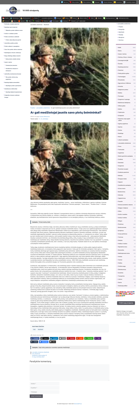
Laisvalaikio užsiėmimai (47, 18)
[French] (119, 293)
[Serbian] (134, 293)
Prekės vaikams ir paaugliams (11, 46)
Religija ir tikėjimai (123, 208)
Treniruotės (121, 149)
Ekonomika (121, 250)
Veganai (120, 182)
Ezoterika (120, 272)
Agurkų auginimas (123, 123)
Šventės (120, 63)
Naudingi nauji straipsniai (10, 27)
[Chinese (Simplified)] (120, 292)
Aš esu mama (121, 188)
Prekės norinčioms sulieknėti (11, 36)
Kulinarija (59, 18)
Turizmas (65, 21)
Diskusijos (97, 2)
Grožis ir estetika (122, 214)
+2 (41, 119)
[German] (120, 293)
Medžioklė (46, 24)
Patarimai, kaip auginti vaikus (124, 119)
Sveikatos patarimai (123, 172)
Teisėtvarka (121, 112)
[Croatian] (124, 292)
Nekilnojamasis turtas (124, 18)
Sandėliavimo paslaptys (124, 185)
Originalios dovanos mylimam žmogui (11, 96)
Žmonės (73, 21)
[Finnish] (117, 293)
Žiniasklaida (121, 80)
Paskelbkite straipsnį (130, 2)
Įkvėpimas (121, 230)
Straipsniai (121, 115)
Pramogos (121, 96)
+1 (39, 119)
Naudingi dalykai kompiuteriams (14, 92)
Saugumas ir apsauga (124, 99)
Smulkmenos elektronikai (10, 88)
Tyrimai (120, 259)
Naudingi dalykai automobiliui (11, 82)
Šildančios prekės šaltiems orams (14, 30)
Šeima (15, 21)
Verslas (120, 256)
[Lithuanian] (126, 293)
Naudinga (120, 133)
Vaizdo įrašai (82, 21)
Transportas (121, 276)
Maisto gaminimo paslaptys (125, 156)
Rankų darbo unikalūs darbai (13, 59)
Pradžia (6, 18)
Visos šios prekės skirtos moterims (13, 49)
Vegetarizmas (122, 198)
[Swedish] (122, 295)
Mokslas (100, 18)
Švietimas (46, 21)
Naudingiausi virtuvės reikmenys (12, 52)
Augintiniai (121, 153)
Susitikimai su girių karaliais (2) (39, 355)
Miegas (120, 221)
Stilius (30, 21)
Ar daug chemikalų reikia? (38, 356)
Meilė (92, 18)
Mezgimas (121, 37)
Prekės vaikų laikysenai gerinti (13, 40)
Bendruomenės (26, 18)
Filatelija (121, 34)
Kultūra (67, 18)
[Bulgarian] (119, 292)
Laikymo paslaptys (123, 140)
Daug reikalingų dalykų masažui (12, 55)
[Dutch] (130, 292)
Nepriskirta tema (122, 246)
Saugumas (121, 165)
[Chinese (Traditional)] (122, 292)
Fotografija (121, 29)
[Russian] (132, 293)
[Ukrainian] (124, 295)
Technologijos (55, 21)
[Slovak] (117, 295)
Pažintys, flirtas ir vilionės (125, 57)
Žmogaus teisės (122, 178)
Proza (119, 146)
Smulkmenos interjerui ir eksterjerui (12, 69)
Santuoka (7, 21)
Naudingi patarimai (110, 18)
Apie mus (66, 2)
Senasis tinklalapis (108, 2)
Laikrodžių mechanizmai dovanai (12, 74)
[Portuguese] (130, 293)
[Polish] (128, 293)
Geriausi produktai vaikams (125, 204)
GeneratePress (78, 403)
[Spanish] (120, 295)
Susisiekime (119, 2)
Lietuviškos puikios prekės (11, 43)
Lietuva (74, 18)
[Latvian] (124, 293)
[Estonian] (134, 292)
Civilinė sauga (122, 266)
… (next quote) (132, 322)
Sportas (22, 21)
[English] (132, 292)
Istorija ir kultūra (122, 217)
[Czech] (126, 292)
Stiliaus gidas (121, 105)
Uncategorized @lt (123, 60)
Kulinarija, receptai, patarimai (11, 24)
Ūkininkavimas (122, 269)
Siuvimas (121, 40)
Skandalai (120, 162)
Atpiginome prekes (123, 89)
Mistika (120, 93)
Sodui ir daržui (8, 62)
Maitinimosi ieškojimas (124, 102)
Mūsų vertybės (75, 2)
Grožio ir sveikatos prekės (11, 33)
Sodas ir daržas (122, 54)
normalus (45, 119)
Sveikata (37, 21)
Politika (120, 263)
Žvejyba (121, 26)
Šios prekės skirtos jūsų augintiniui (12, 78)
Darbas (36, 18)
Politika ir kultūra (122, 243)
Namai (120, 136)
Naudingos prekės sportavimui (13, 85)
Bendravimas (16, 18)
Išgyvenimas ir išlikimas (124, 83)
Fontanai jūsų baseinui (11, 65)
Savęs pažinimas (122, 234)
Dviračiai (120, 86)
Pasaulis (120, 201)
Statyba (120, 240)
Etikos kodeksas (87, 2)
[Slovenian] (119, 295)
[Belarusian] (117, 292)
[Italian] (122, 293)
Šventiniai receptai (123, 169)
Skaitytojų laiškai (122, 285)
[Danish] (128, 292)
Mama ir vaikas (83, 18)
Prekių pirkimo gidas (123, 73)
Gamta (120, 282)
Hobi (34, 329)
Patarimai (120, 70)
